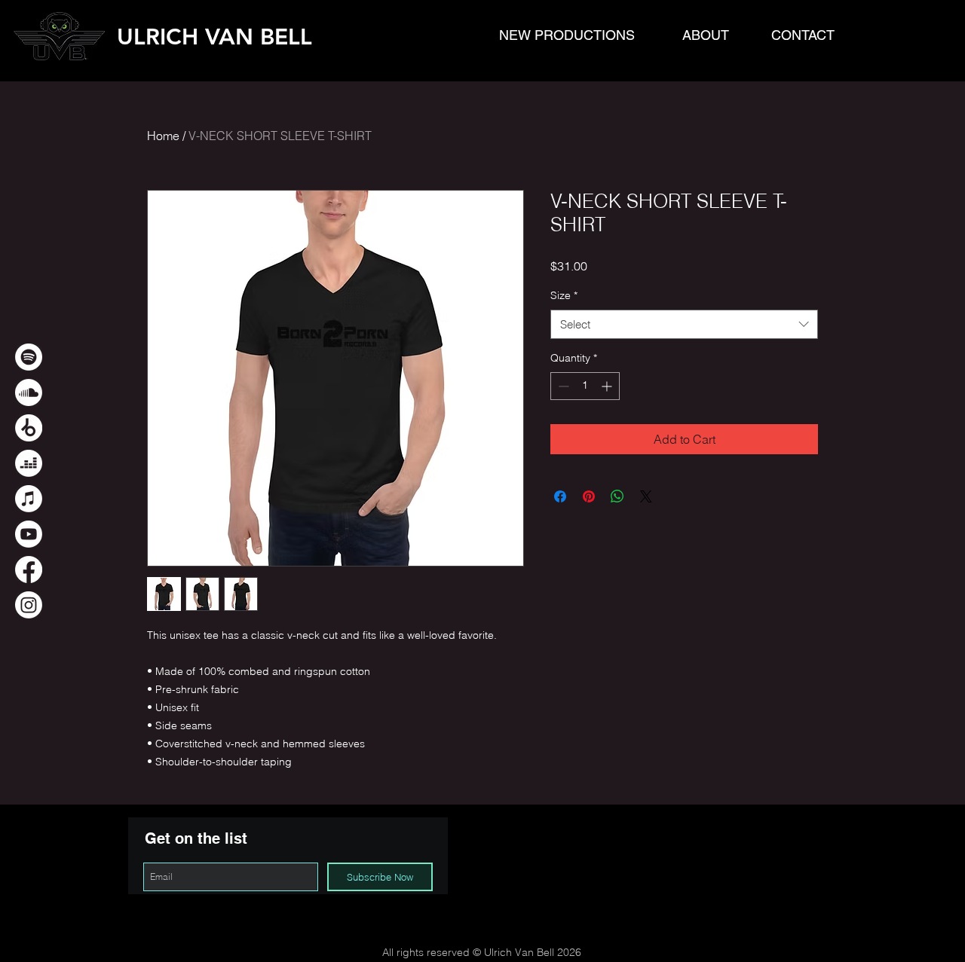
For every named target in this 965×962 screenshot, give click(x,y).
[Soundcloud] (28, 392)
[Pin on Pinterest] (589, 496)
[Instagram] (28, 604)
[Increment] (608, 386)
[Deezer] (28, 463)
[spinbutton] (585, 386)
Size (563, 295)
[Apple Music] (28, 498)
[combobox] (684, 324)
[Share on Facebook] (560, 496)
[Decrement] (562, 386)
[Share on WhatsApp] (617, 496)
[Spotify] (28, 357)
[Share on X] (646, 496)
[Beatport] (28, 427)
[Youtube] (28, 534)
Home (163, 135)
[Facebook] (28, 569)
